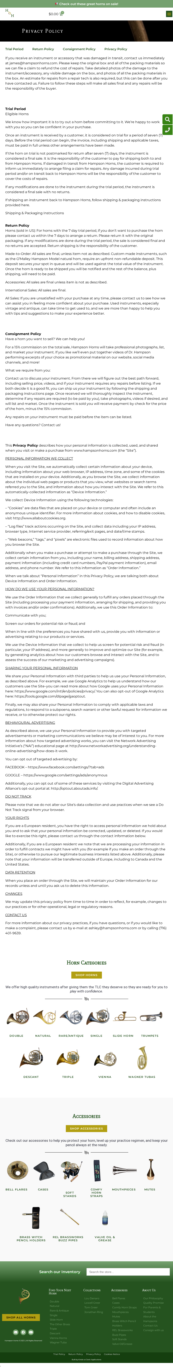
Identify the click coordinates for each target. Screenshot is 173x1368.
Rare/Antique (71, 1035)
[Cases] (44, 1170)
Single (97, 1035)
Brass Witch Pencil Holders (31, 1238)
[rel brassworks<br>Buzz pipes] (68, 1218)
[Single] (98, 1016)
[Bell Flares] (18, 1170)
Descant (31, 1077)
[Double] (18, 1016)
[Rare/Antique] (71, 1016)
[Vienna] (105, 1057)
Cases (43, 1189)
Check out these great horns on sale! (88, 4)
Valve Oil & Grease (105, 1238)
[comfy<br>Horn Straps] (98, 1170)
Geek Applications (93, 1360)
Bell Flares (16, 1189)
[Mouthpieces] (124, 1170)
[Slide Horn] (124, 1016)
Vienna (105, 1077)
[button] (169, 14)
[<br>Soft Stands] (71, 1170)
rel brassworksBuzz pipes (68, 1238)
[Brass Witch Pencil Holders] (31, 1218)
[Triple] (68, 1057)
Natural (43, 1035)
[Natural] (44, 1016)
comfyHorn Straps (96, 1193)
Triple (68, 1077)
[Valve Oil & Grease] (105, 1218)
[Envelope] (16, 1332)
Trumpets (150, 1035)
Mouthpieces (124, 1189)
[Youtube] (31, 1332)
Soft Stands (70, 1194)
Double (16, 1035)
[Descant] (31, 1057)
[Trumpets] (151, 1016)
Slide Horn (123, 1035)
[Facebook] (23, 1332)
